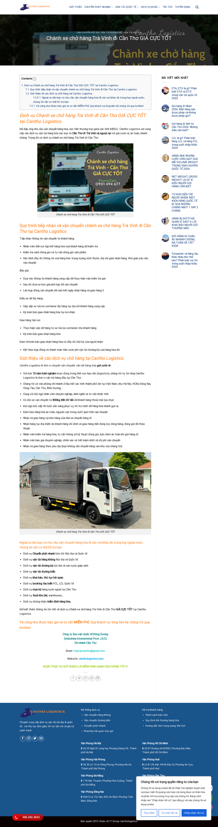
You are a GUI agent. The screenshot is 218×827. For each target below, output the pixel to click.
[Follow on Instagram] (29, 738)
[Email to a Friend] (85, 678)
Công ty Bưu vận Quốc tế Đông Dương (85, 634)
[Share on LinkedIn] (98, 678)
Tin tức (167, 7)
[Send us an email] (41, 738)
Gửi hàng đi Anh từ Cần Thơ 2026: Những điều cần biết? (185, 127)
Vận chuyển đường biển (97, 720)
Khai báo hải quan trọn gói (98, 731)
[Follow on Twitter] (35, 738)
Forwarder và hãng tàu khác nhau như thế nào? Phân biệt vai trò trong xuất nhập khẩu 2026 (185, 260)
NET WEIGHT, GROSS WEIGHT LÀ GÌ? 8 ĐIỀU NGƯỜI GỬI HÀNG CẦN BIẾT (184, 181)
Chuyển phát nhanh (97, 7)
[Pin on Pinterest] (92, 678)
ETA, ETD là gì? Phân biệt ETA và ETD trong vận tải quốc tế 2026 (184, 93)
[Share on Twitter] (79, 678)
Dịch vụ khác (149, 7)
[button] (34, 78)
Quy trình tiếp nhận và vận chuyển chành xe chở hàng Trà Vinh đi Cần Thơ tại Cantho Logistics (81, 89)
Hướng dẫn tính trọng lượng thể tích (165, 725)
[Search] (197, 7)
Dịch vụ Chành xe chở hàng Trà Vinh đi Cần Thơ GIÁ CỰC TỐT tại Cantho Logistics (69, 85)
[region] (173, 798)
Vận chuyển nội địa (88, 32)
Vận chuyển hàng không (97, 715)
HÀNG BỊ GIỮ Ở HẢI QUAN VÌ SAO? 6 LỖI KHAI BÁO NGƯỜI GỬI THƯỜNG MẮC (185, 223)
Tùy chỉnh (149, 813)
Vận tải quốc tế (125, 7)
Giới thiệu (75, 7)
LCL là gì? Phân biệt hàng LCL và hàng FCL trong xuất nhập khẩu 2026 (185, 143)
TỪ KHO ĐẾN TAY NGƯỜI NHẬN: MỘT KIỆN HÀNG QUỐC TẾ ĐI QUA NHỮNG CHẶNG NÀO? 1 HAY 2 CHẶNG (185, 202)
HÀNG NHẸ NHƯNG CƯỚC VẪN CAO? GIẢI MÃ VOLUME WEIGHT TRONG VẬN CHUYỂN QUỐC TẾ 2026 (185, 162)
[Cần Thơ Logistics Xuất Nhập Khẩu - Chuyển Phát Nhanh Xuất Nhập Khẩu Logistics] (35, 7)
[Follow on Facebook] (23, 738)
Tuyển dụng (182, 7)
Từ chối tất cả (169, 813)
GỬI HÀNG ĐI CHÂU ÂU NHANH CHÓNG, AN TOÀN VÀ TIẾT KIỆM (183, 241)
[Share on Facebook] (73, 678)
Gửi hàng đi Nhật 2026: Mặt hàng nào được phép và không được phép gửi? (184, 111)
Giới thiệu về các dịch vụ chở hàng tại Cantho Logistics (58, 93)
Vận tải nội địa (132, 32)
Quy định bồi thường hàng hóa (162, 720)
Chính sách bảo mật (156, 715)
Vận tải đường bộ (111, 32)
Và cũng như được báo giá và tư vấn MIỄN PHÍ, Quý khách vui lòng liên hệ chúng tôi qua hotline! (86, 105)
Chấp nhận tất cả (194, 813)
